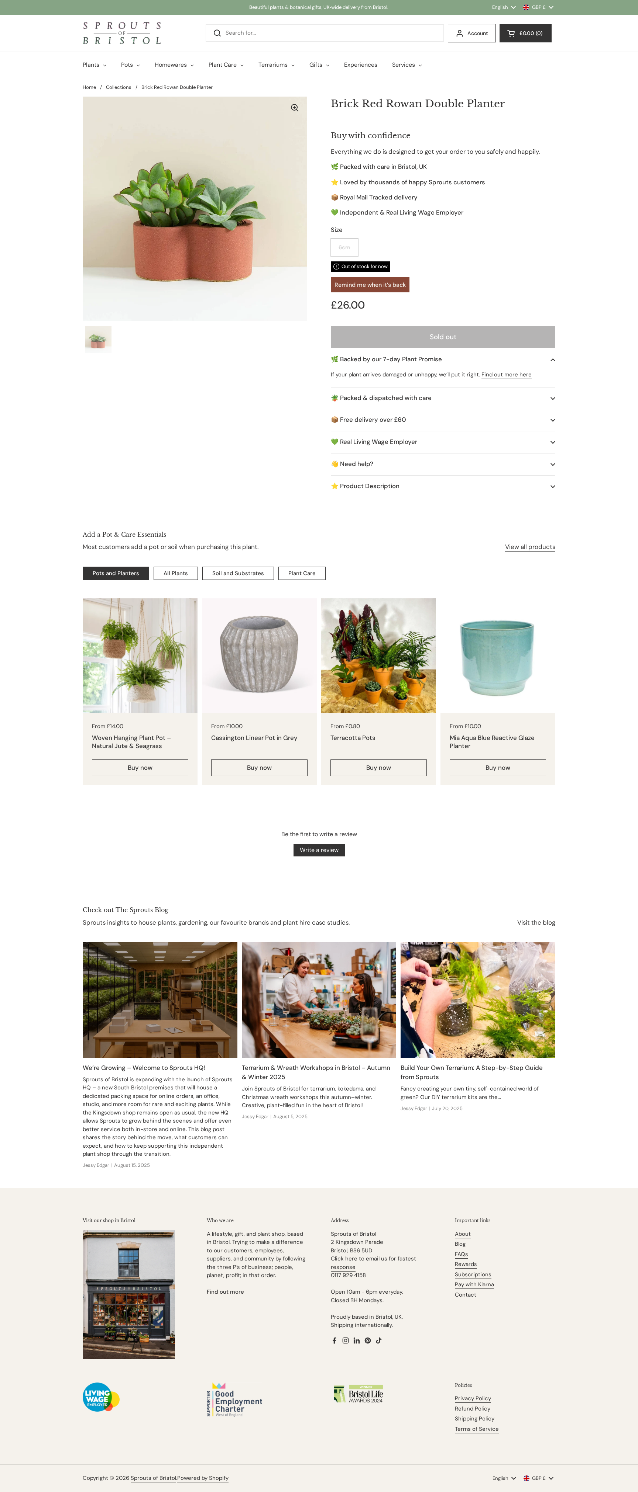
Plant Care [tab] (302, 573)
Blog (460, 1244)
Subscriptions (473, 1274)
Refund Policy (472, 1408)
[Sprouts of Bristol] (122, 33)
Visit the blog (536, 922)
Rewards (466, 1264)
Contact (465, 1294)
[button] (443, 359)
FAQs (461, 1254)
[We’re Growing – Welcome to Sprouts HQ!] (160, 1000)
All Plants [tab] (176, 573)
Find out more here (506, 374)
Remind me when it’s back (370, 285)
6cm (344, 247)
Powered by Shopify (203, 1478)
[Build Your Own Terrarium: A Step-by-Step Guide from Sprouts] (478, 1000)
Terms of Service (477, 1429)
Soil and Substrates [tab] (238, 573)
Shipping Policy (474, 1418)
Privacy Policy (473, 1398)
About (463, 1234)
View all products (530, 547)
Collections (118, 87)
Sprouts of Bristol (153, 1478)
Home (89, 87)
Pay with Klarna (474, 1284)
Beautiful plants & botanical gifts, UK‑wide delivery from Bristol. (318, 7)
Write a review (319, 850)
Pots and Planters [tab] (116, 573)
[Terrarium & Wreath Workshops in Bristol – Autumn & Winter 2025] (319, 1000)
